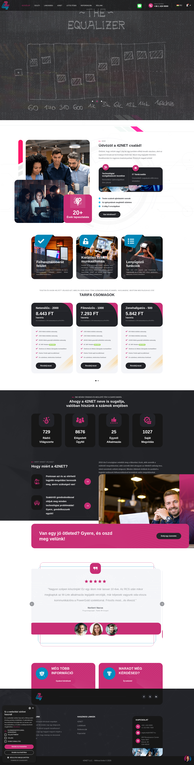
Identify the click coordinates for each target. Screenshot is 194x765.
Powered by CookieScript (19, 760)
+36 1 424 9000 (147, 725)
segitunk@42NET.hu (148, 733)
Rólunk (99, 5)
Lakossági (48, 5)
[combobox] (179, 5)
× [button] (33, 708)
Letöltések (71, 5)
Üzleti (37, 5)
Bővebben (16, 727)
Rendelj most (46, 366)
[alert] (19, 734)
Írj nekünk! (127, 681)
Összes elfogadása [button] (19, 747)
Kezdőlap (26, 5)
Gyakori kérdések (63, 681)
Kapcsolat (81, 733)
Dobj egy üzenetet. (169, 536)
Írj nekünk (97, 86)
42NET (59, 5)
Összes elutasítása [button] (19, 752)
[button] (188, 5)
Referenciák (86, 5)
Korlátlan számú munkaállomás (94, 259)
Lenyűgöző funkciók (135, 264)
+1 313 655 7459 (147, 728)
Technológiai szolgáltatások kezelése (113, 174)
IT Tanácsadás (139, 174)
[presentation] (162, 604)
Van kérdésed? (109, 214)
